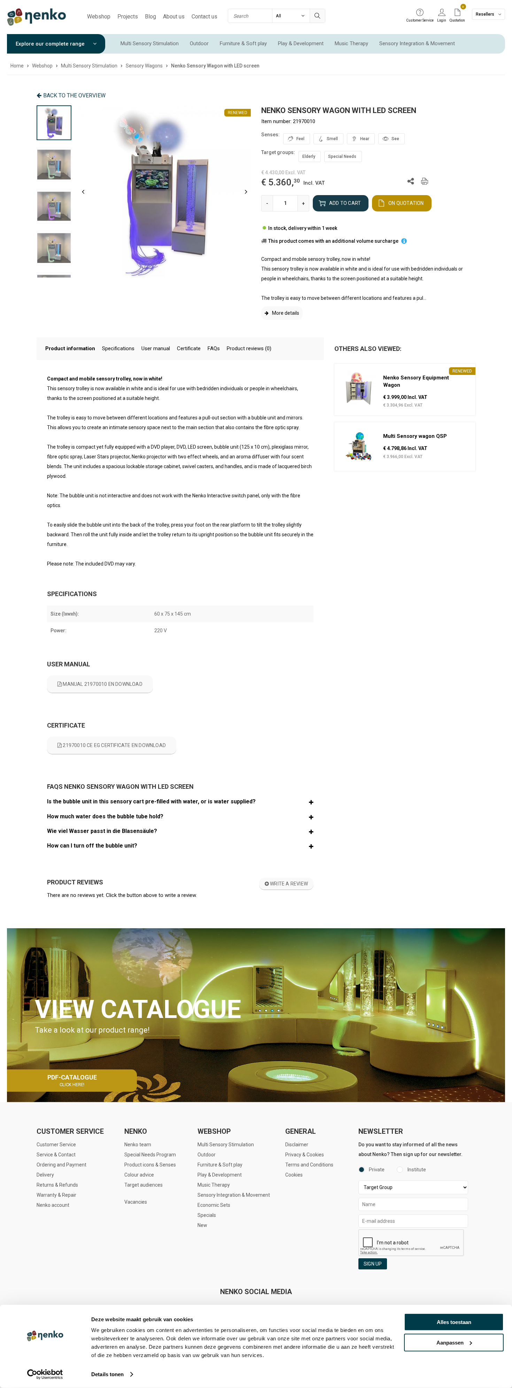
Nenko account (53, 1205)
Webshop (98, 16)
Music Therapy (351, 43)
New (202, 1225)
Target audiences (143, 1185)
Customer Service (56, 1144)
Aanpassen (450, 1342)
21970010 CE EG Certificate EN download (114, 745)
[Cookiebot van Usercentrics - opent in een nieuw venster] (45, 1374)
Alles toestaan (454, 1322)
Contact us (204, 16)
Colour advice (139, 1175)
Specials (206, 1215)
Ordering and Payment (61, 1165)
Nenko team (137, 1144)
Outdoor (199, 43)
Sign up (373, 1264)
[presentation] (83, 192)
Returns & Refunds (57, 1185)
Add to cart (345, 203)
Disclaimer (296, 1144)
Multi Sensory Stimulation (150, 43)
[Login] (441, 13)
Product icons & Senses (150, 1165)
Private (377, 1169)
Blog (150, 16)
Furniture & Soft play (243, 43)
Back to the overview (74, 95)
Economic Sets (213, 1205)
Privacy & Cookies (304, 1154)
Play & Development (301, 43)
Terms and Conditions (309, 1165)
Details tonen (107, 1374)
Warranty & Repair (56, 1195)
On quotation (406, 203)
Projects (127, 16)
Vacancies (135, 1202)
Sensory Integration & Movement (417, 43)
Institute (416, 1169)
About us (174, 16)
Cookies (294, 1175)
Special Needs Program (150, 1154)
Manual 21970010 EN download (102, 684)
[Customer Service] (420, 13)
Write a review (288, 883)
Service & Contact (56, 1154)
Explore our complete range (51, 44)
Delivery (45, 1175)
